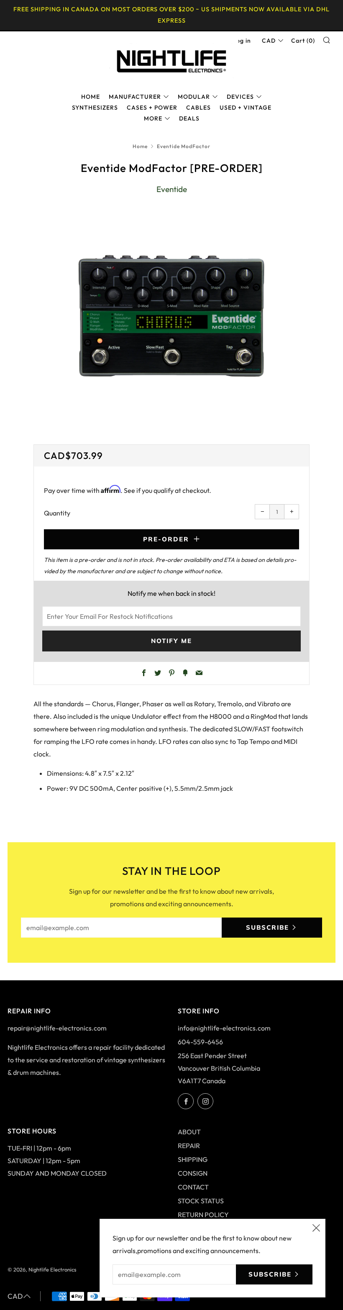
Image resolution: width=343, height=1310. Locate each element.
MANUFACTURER (135, 96)
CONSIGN (192, 1173)
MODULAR (194, 96)
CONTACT (193, 1187)
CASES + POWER (152, 107)
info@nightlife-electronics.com (224, 1028)
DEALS (189, 118)
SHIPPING (192, 1159)
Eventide (171, 189)
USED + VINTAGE (245, 107)
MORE (153, 118)
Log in (242, 40)
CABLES (198, 107)
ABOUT (189, 1132)
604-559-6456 (200, 1042)
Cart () (303, 40)
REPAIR (189, 1145)
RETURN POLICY (203, 1214)
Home (140, 146)
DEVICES (240, 96)
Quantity (57, 513)
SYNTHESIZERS (95, 107)
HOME (90, 96)
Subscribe (267, 927)
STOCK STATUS (201, 1201)
